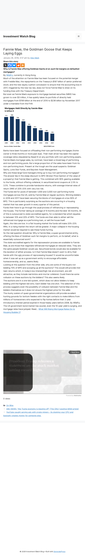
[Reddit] (18, 65)
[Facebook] (10, 65)
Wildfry (9, 75)
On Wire (9, 405)
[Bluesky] (14, 65)
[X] (5, 65)
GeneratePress (59, 551)
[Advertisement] (42, 15)
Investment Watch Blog (19, 36)
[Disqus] (42, 456)
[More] (23, 65)
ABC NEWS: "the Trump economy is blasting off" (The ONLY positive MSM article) (42, 409)
